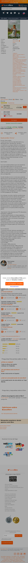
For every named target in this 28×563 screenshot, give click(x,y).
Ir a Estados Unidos (14, 284)
